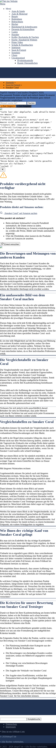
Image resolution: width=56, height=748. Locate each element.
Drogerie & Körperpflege (22, 29)
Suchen (31, 103)
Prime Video (17, 42)
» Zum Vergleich (8, 106)
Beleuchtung (17, 21)
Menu (2, 4)
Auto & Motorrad (19, 14)
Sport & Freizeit (18, 50)
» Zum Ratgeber (23, 106)
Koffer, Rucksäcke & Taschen (25, 37)
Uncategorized (18, 58)
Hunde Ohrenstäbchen (27, 63)
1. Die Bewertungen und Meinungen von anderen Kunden (26, 701)
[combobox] (13, 103)
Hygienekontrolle (25, 60)
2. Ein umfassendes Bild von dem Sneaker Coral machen (27, 702)
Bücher (14, 24)
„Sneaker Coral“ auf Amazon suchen (20, 213)
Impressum (11, 727)
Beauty (14, 16)
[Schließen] (2, 169)
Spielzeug (15, 47)
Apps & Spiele (18, 11)
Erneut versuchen (11, 244)
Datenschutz (11, 724)
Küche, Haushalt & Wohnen (24, 40)
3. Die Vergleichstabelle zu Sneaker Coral (27, 704)
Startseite (10, 82)
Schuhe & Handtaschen (22, 45)
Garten (14, 32)
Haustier (15, 34)
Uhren (14, 55)
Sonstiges (15, 52)
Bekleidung (16, 19)
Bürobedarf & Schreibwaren (24, 27)
